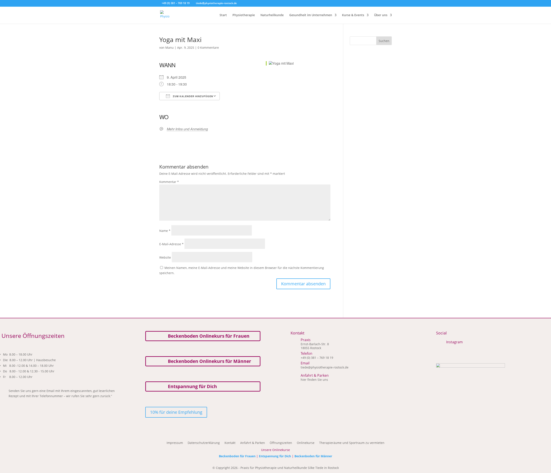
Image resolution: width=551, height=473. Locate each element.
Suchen (384, 41)
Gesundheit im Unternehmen (310, 15)
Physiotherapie (243, 15)
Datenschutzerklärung (204, 443)
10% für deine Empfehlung (176, 412)
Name (164, 231)
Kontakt (229, 443)
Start (223, 15)
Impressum (175, 443)
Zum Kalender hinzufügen (192, 96)
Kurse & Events (353, 15)
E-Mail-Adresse (171, 244)
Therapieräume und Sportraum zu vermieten (351, 443)
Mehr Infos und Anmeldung (187, 129)
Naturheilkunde (272, 15)
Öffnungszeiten (281, 443)
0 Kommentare (208, 47)
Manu (169, 47)
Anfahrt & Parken (252, 443)
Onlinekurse (305, 443)
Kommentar (169, 182)
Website (165, 257)
